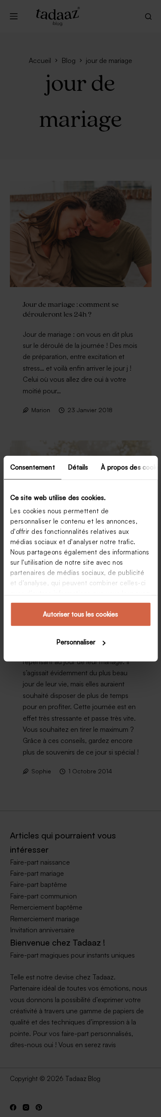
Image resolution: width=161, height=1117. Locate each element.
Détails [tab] (77, 467)
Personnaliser (75, 642)
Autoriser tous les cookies (80, 614)
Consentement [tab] (32, 467)
